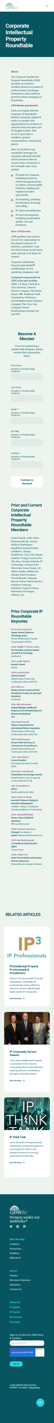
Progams (15, 1307)
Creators (14, 1244)
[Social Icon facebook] (17, 1226)
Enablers (15, 1253)
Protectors (15, 1248)
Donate (14, 1275)
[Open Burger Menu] (47, 6)
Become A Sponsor (20, 1280)
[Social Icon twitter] (12, 1226)
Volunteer (15, 1284)
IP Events (15, 1312)
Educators (15, 1257)
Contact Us (16, 1289)
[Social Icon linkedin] (23, 1226)
